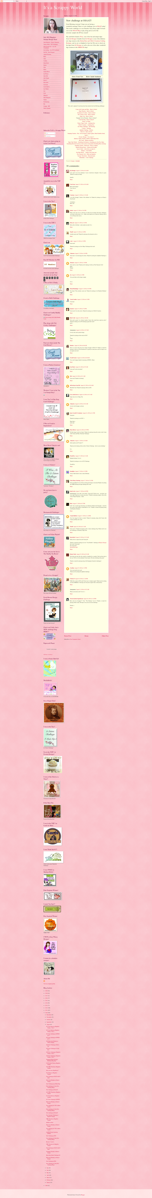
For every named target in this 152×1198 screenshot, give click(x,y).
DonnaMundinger (74, 288)
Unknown (72, 253)
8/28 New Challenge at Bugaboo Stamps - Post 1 (53, 1056)
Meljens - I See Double (86, 150)
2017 (46, 995)
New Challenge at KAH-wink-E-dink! (53, 1077)
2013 (46, 1005)
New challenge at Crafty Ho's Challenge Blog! (52, 1086)
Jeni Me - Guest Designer (49, 52)
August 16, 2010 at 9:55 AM (82, 367)
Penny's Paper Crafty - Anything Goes (86, 123)
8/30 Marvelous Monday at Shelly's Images (52, 1041)
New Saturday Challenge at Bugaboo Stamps (52, 1115)
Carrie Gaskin (73, 299)
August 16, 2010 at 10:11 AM (78, 376)
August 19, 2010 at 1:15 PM (81, 568)
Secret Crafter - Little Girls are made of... (86, 149)
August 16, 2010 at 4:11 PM (89, 413)
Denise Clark (73, 554)
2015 (46, 1000)
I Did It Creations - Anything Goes (86, 125)
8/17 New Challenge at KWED (53, 1099)
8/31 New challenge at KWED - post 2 (53, 1034)
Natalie (45, 99)
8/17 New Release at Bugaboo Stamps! (52, 1096)
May (48, 1172)
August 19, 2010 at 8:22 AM (83, 554)
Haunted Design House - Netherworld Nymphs (86, 147)
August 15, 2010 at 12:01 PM (79, 210)
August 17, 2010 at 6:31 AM (81, 456)
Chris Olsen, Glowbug (75, 480)
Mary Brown (73, 430)
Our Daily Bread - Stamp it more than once (86, 152)
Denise (45, 65)
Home (86, 636)
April (48, 1175)
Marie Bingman (47, 97)
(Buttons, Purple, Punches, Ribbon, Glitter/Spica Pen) (86, 138)
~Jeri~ (71, 241)
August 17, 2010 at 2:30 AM (81, 440)
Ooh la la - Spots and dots (86, 131)
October (48, 1019)
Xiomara (72, 262)
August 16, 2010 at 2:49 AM (82, 318)
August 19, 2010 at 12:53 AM (82, 537)
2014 (46, 1003)
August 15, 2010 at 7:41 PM (80, 308)
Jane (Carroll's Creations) (76, 413)
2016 (46, 998)
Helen (45, 69)
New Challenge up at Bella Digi (53, 1084)
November (49, 1017)
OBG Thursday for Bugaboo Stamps (52, 1144)
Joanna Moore (47, 71)
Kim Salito (46, 82)
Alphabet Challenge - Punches (86, 130)
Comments (47, 136)
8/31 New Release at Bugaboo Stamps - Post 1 (52, 1030)
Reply (71, 179)
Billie (45, 56)
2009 (46, 1185)
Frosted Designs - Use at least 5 (86, 137)
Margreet (46, 95)
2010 (46, 1012)
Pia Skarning (46, 102)
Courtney (72, 195)
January (48, 1182)
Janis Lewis (72, 491)
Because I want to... (50, 1142)
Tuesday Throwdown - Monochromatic (86, 156)
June (48, 1170)
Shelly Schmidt (47, 108)
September (49, 1022)
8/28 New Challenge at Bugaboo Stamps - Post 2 (53, 1052)
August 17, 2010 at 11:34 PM (84, 515)
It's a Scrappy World (63, 7)
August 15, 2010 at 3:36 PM (81, 262)
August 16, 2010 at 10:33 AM (85, 394)
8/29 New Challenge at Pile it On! (52, 1045)
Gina (45, 67)
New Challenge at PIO (51, 1136)
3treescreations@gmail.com (76, 598)
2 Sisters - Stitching (86, 128)
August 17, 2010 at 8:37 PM (79, 503)
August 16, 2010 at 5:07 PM (82, 430)
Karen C (45, 80)
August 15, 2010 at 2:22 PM (79, 232)
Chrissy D (72, 578)
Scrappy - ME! (47, 106)
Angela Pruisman (47, 54)
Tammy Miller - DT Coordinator (51, 44)
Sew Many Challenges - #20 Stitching (86, 126)
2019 (46, 991)
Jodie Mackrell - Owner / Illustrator (51, 42)
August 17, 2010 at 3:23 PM (81, 471)
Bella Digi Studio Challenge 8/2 (53, 1155)
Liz (70, 275)
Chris (45, 58)
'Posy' (81, 37)
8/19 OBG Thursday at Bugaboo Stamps (53, 1092)
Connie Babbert (74, 516)
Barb (71, 503)
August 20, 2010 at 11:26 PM (81, 578)
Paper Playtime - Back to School (86, 111)
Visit (48, 654)
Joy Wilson (46, 74)
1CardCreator (73, 358)
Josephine (72, 471)
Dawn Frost (46, 63)
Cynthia (45, 61)
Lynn (45, 93)
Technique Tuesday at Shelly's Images (52, 1152)
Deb (71, 376)
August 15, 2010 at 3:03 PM (81, 253)
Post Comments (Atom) (75, 639)
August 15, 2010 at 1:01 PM (80, 222)
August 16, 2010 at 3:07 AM (82, 330)
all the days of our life (75, 385)
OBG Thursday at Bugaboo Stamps (52, 1119)
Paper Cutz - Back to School (86, 116)
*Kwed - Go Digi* (86, 121)
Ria (44, 104)
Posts (46, 133)
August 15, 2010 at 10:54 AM (81, 184)
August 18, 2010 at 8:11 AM (79, 526)
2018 (46, 993)
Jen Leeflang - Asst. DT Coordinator (51, 50)
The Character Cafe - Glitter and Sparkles (86, 154)
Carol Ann (72, 184)
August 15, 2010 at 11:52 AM (81, 195)
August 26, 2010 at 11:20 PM (89, 598)
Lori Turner (46, 89)
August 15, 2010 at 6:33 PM (83, 299)
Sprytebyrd (72, 537)
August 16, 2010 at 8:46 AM (80, 345)
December (49, 1014)
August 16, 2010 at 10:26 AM (87, 385)
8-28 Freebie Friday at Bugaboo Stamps (53, 1063)
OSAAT (99, 26)
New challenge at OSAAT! (52, 1089)
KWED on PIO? (49, 1122)
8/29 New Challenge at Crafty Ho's (52, 1049)
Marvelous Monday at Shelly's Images (52, 1080)
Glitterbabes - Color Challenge (86, 157)
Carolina (72, 568)
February (49, 1180)
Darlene (72, 345)
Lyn (44, 91)
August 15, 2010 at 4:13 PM (78, 275)
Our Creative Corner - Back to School (86, 114)
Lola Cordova (47, 86)
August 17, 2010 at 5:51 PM (87, 480)
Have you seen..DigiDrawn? (52, 1070)
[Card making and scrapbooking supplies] (52, 319)
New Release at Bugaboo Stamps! (51, 1073)
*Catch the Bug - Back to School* (86, 119)
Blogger (83, 1195)
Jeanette (72, 308)
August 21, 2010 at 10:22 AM (82, 589)
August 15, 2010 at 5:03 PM (85, 288)
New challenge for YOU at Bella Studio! (53, 1106)
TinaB (71, 232)
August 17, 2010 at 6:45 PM (82, 491)
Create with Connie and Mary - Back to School (86, 109)
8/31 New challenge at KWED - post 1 (53, 1038)
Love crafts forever (74, 394)
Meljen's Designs (102, 542)
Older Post (105, 636)
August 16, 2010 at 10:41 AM (81, 404)
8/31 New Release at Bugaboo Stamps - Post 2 (52, 1027)
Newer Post (67, 636)
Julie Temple (46, 78)
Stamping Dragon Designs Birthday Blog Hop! (52, 1060)
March (48, 1177)
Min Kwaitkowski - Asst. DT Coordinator (50, 47)
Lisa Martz (72, 367)
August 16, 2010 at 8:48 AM (83, 357)
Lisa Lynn (46, 84)
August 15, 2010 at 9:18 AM (82, 170)
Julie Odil (46, 76)
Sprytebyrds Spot (74, 547)
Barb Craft (72, 318)
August (48, 1024)
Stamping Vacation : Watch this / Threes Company (86, 145)
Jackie (71, 210)
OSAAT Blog (76, 30)
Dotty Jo (72, 223)
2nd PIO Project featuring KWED (52, 1132)
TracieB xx (72, 456)
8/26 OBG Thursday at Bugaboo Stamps (53, 1067)
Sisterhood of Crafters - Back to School (86, 113)
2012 (46, 1008)
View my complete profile (49, 983)
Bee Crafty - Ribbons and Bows (86, 140)
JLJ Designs (72, 39)
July (48, 1168)
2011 (46, 1010)
